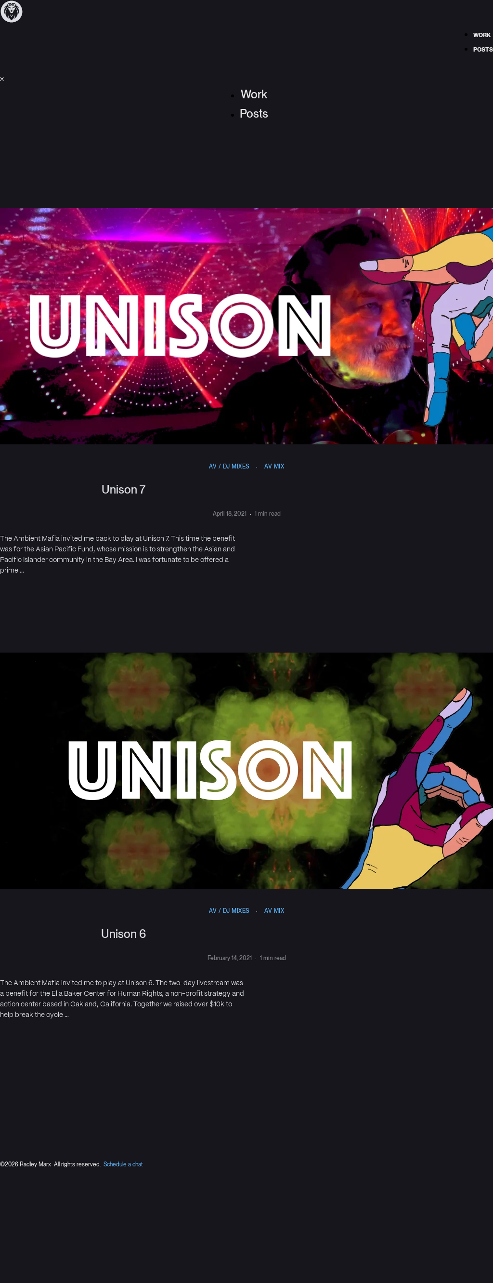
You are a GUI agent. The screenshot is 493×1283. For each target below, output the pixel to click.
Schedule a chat (123, 1164)
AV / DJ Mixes (229, 466)
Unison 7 (123, 489)
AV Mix (274, 466)
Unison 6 (123, 934)
